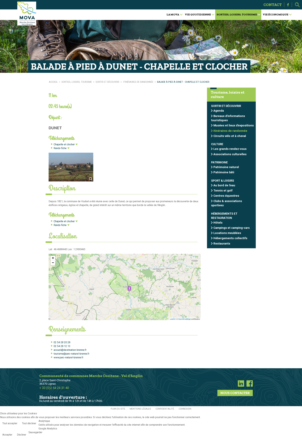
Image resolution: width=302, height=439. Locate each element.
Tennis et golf (222, 190)
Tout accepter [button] (9, 423)
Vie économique (275, 14)
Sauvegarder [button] (35, 432)
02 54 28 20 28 (62, 342)
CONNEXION (185, 409)
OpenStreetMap (184, 319)
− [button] (53, 263)
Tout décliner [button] (29, 423)
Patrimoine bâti (223, 172)
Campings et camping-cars (231, 227)
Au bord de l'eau (224, 185)
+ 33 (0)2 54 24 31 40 (54, 388)
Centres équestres (226, 195)
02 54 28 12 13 (62, 346)
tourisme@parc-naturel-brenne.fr (71, 353)
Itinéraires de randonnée (230, 130)
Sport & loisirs (222, 180)
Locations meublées (227, 233)
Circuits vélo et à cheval (229, 136)
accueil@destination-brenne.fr (70, 349)
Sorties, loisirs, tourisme (237, 14)
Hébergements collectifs (230, 238)
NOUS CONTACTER (235, 393)
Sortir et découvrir (226, 106)
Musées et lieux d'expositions (233, 125)
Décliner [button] (21, 434)
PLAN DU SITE (118, 409)
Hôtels (217, 222)
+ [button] (53, 258)
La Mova (173, 14)
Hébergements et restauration (224, 216)
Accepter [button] (7, 434)
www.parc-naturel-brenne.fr (68, 357)
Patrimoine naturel (226, 167)
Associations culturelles (229, 154)
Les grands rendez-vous (229, 148)
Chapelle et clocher (64, 144)
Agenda (218, 110)
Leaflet (172, 319)
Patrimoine (219, 162)
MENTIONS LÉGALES (140, 409)
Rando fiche (60, 148)
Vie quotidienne (198, 14)
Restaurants (221, 243)
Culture (217, 144)
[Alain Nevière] (71, 167)
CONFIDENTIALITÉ (165, 409)
